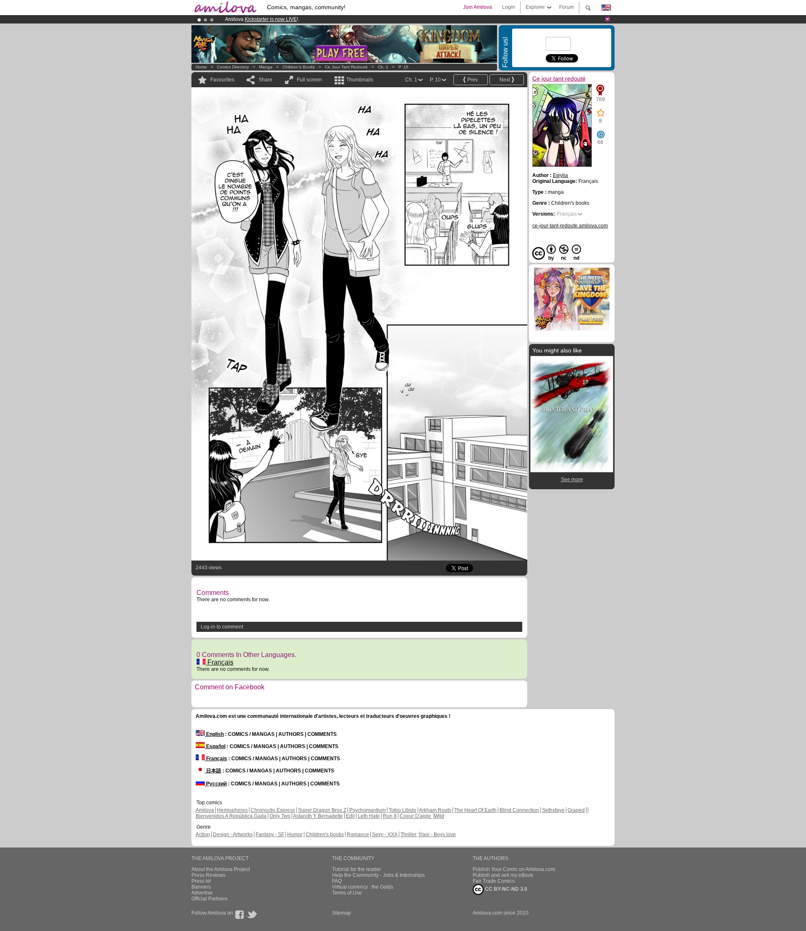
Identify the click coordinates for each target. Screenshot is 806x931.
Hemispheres (232, 810)
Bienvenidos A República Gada (231, 816)
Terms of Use (347, 893)
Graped (576, 810)
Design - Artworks (233, 834)
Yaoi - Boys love (437, 834)
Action (203, 834)
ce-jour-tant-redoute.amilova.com (570, 226)
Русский (216, 784)
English (214, 734)
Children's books (299, 67)
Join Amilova (477, 7)
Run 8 (390, 816)
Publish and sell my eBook (503, 875)
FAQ (337, 881)
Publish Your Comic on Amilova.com (514, 869)
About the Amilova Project (220, 869)
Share (265, 80)
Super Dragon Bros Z (322, 810)
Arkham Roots (435, 810)
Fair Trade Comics (494, 881)
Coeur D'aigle (416, 816)
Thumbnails (359, 80)
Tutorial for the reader (356, 869)
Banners (201, 887)
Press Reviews (208, 875)
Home (201, 67)
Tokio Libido (402, 810)
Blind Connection (519, 810)
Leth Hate (369, 816)
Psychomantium (367, 810)
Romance (358, 834)
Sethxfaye (553, 810)
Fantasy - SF (270, 834)
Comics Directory (233, 67)
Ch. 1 (383, 67)
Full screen (309, 80)
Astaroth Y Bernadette (318, 816)
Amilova (205, 810)
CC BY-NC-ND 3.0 (505, 889)
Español (215, 746)
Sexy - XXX (385, 834)
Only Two (280, 816)
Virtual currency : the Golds (362, 887)
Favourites (222, 80)
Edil (350, 816)
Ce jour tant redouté (346, 67)
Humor (295, 834)
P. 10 (403, 67)
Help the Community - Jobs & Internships (378, 875)
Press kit (201, 881)
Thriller (409, 834)
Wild (439, 816)
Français (219, 662)
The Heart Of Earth (475, 810)
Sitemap (341, 913)
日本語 (213, 771)
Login (508, 7)
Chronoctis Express (273, 810)
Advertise (202, 893)
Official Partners (209, 899)
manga (265, 67)
